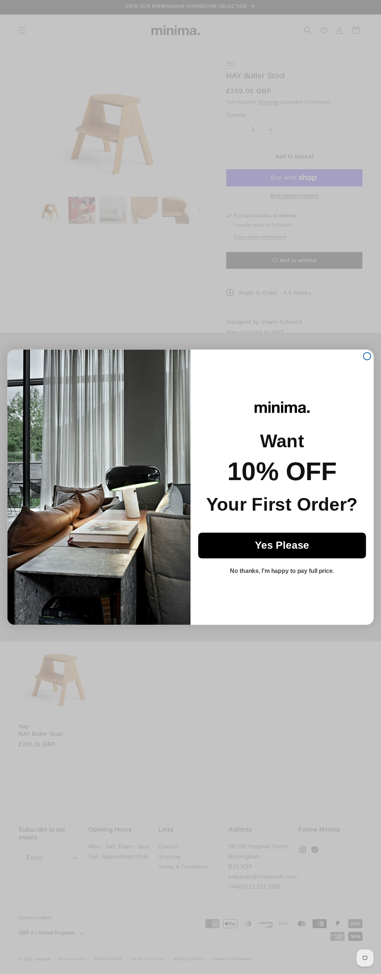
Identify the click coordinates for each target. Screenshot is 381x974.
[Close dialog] (367, 356)
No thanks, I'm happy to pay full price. (282, 571)
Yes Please (282, 545)
